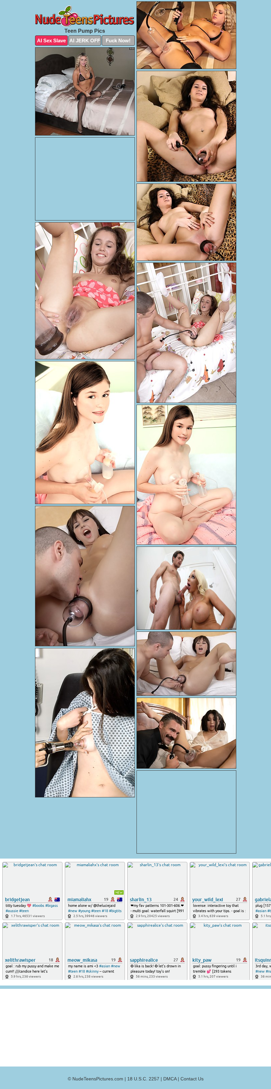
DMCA (169, 1078)
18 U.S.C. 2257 (143, 1078)
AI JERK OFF (84, 40)
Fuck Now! (118, 40)
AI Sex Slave (51, 40)
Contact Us (192, 1078)
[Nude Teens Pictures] (85, 16)
